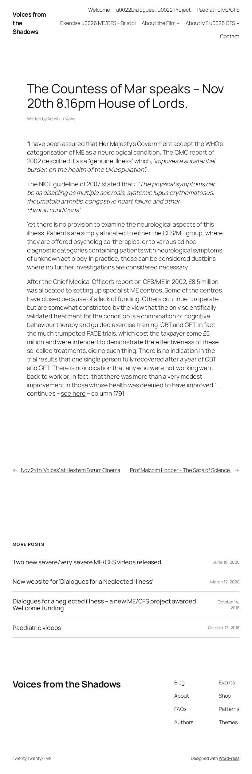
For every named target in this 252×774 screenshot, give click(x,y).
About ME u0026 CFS (210, 22)
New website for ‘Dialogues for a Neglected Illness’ (83, 581)
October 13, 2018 (223, 628)
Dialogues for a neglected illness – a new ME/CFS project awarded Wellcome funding (104, 605)
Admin (53, 119)
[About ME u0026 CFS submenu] (237, 23)
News (70, 119)
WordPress (229, 758)
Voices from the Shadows (67, 684)
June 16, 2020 (226, 562)
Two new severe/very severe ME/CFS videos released (87, 562)
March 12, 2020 (224, 582)
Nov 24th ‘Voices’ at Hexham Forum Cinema (70, 470)
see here (73, 393)
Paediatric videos (37, 627)
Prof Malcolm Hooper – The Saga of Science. (180, 470)
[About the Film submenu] (178, 23)
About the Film (158, 22)
